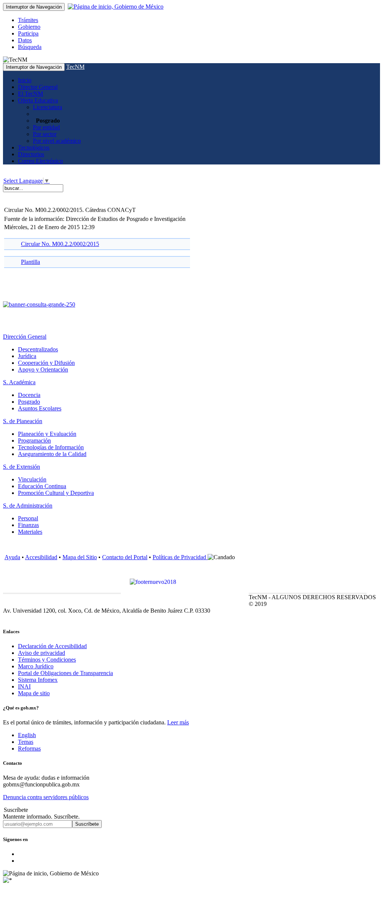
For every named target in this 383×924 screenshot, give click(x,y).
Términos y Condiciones (47, 659)
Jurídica (27, 356)
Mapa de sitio (34, 693)
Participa (28, 33)
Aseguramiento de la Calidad (52, 454)
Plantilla (30, 262)
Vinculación (32, 479)
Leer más (178, 722)
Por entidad (46, 127)
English (27, 735)
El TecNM (30, 93)
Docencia (29, 395)
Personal (28, 518)
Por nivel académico (57, 141)
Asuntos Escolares (39, 408)
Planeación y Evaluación (47, 434)
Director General (38, 87)
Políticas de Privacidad (180, 557)
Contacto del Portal (124, 557)
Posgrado (29, 401)
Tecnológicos (33, 147)
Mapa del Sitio (79, 557)
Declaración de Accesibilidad (52, 646)
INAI (24, 686)
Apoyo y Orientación (43, 369)
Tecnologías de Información (51, 447)
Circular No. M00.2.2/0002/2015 (60, 244)
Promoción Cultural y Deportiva (56, 493)
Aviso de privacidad (41, 653)
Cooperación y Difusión (46, 363)
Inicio (24, 80)
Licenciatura (47, 107)
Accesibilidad (41, 557)
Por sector (44, 134)
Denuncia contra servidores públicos (46, 797)
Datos (25, 40)
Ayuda (12, 557)
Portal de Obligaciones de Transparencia (65, 673)
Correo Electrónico (40, 161)
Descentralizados (38, 349)
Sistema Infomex (38, 680)
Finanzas (28, 525)
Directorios (31, 154)
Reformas (29, 748)
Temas (25, 742)
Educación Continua (42, 486)
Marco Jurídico (35, 666)
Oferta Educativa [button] (38, 100)
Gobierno (29, 27)
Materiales (30, 532)
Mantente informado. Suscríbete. (41, 816)
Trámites (28, 20)
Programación (34, 440)
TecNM (75, 67)
